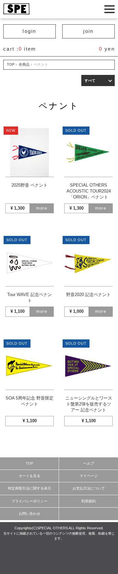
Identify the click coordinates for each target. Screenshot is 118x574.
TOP (10, 64)
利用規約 (88, 501)
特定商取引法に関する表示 (29, 488)
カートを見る (29, 476)
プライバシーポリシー (29, 501)
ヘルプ (88, 463)
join (88, 31)
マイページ (89, 476)
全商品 (24, 64)
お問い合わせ (29, 514)
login (29, 31)
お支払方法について (88, 488)
